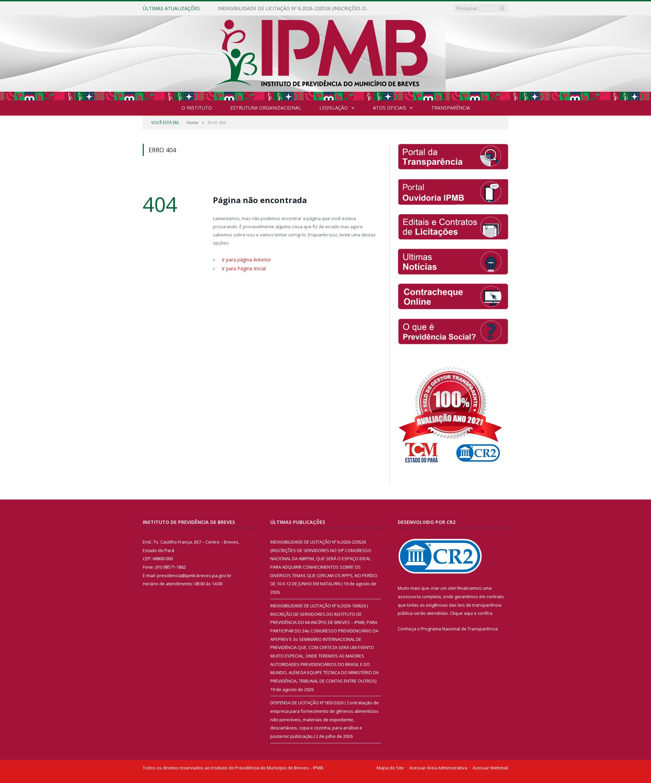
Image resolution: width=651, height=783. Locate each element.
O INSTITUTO (196, 107)
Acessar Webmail (490, 768)
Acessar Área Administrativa (438, 768)
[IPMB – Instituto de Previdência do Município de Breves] (325, 56)
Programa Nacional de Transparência (459, 629)
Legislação (333, 107)
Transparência (450, 107)
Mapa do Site (390, 768)
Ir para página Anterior (245, 259)
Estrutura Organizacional (265, 107)
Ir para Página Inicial (242, 268)
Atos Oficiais (389, 107)
